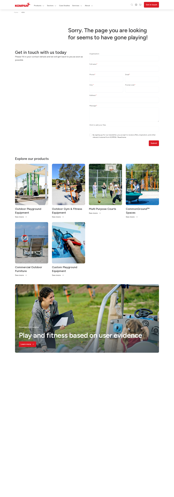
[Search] (132, 5)
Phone (92, 75)
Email (127, 75)
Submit (154, 143)
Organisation (94, 54)
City (91, 85)
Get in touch (151, 5)
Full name (93, 64)
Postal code (130, 85)
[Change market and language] (136, 5)
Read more (122, 137)
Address (93, 95)
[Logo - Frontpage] (22, 5)
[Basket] (140, 5)
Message (93, 106)
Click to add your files (97, 125)
